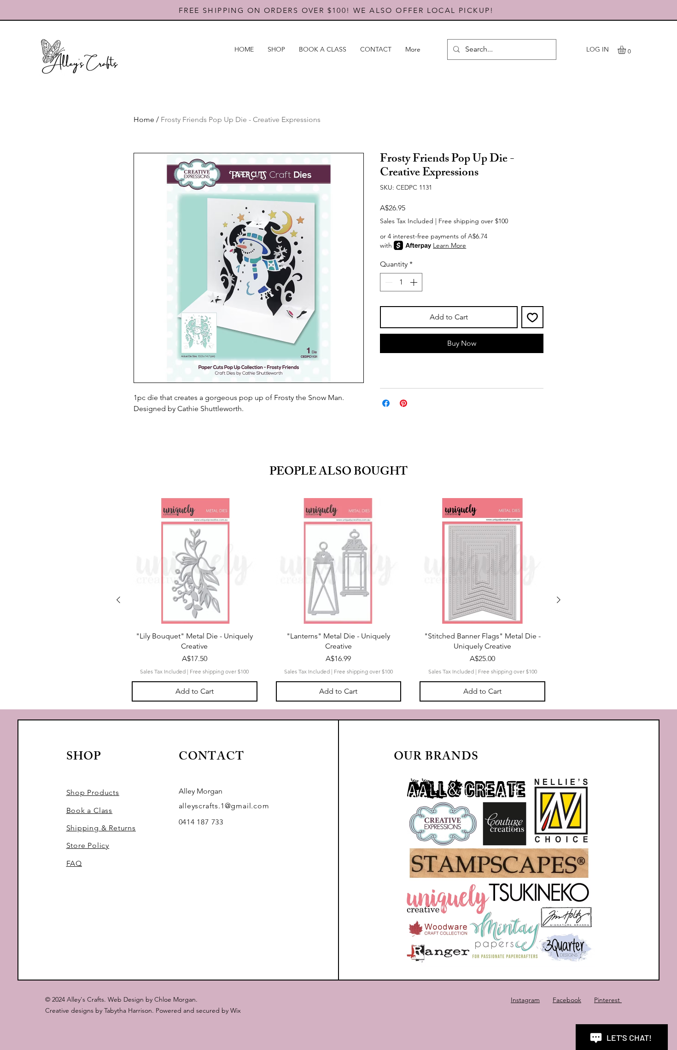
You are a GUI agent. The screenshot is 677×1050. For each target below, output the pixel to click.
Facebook (567, 1000)
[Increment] (414, 282)
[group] (338, 600)
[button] (627, 50)
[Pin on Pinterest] (403, 403)
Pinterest (608, 1000)
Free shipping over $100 (473, 221)
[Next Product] (558, 599)
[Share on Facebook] (385, 403)
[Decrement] (387, 282)
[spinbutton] (401, 282)
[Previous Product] (118, 599)
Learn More (449, 245)
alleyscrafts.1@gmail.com (224, 805)
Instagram (525, 1000)
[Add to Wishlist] (532, 317)
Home (144, 119)
